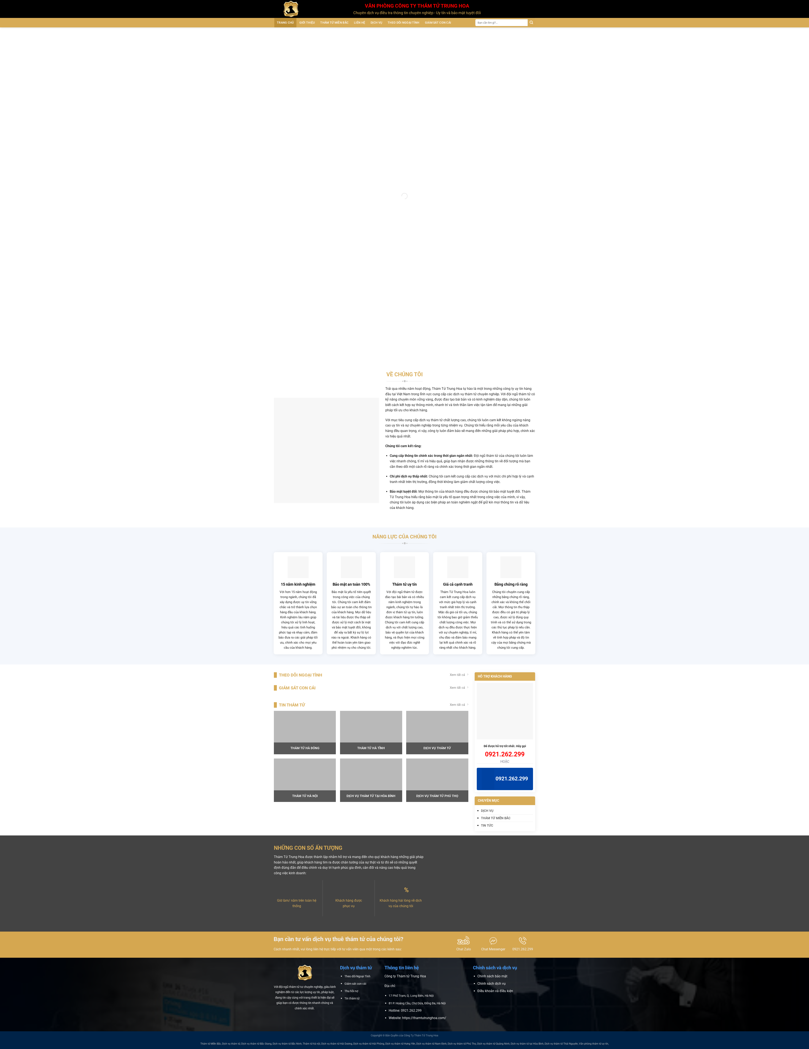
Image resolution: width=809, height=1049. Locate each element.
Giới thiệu (307, 22)
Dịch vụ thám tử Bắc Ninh (287, 1043)
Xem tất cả (457, 675)
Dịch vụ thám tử (437, 748)
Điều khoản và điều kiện (495, 991)
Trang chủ (285, 22)
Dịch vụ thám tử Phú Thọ (437, 796)
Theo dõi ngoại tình (403, 22)
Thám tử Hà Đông (305, 748)
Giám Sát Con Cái (438, 22)
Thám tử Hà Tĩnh (371, 748)
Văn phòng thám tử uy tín (593, 1043)
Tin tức (487, 825)
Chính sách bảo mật (492, 976)
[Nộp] (531, 22)
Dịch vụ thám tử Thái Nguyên (561, 1043)
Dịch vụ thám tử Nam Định (431, 1043)
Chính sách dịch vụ (491, 984)
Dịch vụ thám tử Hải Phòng (368, 1043)
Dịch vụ (376, 22)
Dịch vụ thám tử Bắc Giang (256, 1043)
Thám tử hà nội (305, 796)
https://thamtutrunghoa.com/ (424, 1018)
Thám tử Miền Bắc (334, 22)
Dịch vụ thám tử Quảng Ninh (493, 1043)
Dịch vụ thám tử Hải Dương (336, 1043)
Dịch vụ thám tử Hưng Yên (400, 1043)
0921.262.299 (505, 754)
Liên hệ (359, 22)
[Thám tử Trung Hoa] (310, 9)
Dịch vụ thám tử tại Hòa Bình (371, 796)
